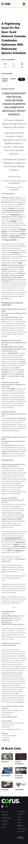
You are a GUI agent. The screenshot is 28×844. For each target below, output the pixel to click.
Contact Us (19, 819)
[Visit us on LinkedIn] (2, 807)
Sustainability (4, 821)
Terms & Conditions (20, 831)
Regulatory (19, 822)
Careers (3, 827)
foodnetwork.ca (6, 298)
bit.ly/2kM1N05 (14, 189)
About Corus (4, 812)
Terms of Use (19, 814)
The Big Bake (21, 79)
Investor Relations (5, 818)
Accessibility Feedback (21, 811)
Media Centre (4, 815)
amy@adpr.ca (5, 740)
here (19, 176)
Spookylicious (20, 559)
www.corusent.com (18, 702)
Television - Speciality (5, 79)
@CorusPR (21, 624)
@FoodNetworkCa (6, 622)
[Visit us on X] (6, 807)
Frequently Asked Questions (20, 826)
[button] (24, 4)
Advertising (4, 824)
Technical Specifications (21, 828)
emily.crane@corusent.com (9, 716)
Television (13, 78)
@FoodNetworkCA (6, 618)
